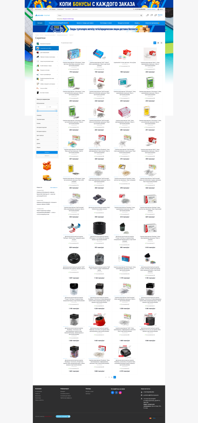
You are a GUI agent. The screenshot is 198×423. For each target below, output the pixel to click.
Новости (37, 393)
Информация (64, 388)
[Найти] (141, 15)
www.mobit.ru (48, 416)
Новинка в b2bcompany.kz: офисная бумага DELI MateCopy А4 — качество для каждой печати (46, 194)
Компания (38, 388)
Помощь (88, 388)
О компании (38, 391)
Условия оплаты (65, 393)
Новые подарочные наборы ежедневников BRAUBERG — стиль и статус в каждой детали (46, 212)
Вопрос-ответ (90, 391)
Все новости (53, 187)
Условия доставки (65, 395)
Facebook (116, 392)
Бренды (88, 393)
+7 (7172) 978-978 (140, 9)
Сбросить (47, 155)
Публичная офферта (66, 398)
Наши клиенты (39, 400)
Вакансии (38, 395)
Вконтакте (112, 392)
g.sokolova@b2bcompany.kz (151, 395)
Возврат (62, 391)
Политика (38, 398)
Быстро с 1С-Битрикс (62, 416)
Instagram (120, 392)
